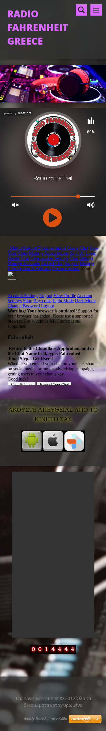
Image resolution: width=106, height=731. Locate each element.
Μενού (96, 10)
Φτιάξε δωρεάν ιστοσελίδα (45, 719)
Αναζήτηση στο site (81, 10)
